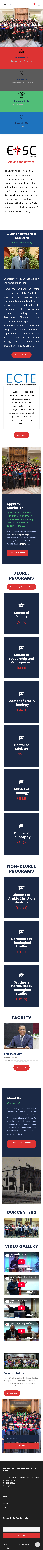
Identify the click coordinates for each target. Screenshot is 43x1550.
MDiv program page (20, 534)
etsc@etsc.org (10, 1485)
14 (23, 1061)
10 (34, 1060)
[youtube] (8, 1547)
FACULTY (21, 1018)
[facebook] (4, 1547)
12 (17, 1061)
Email (4, 1524)
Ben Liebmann (12, 1054)
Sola (4, 1507)
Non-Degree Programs (21, 868)
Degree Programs (21, 575)
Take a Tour (7, 1229)
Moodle (5, 1503)
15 (26, 1061)
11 (37, 1060)
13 (20, 1061)
